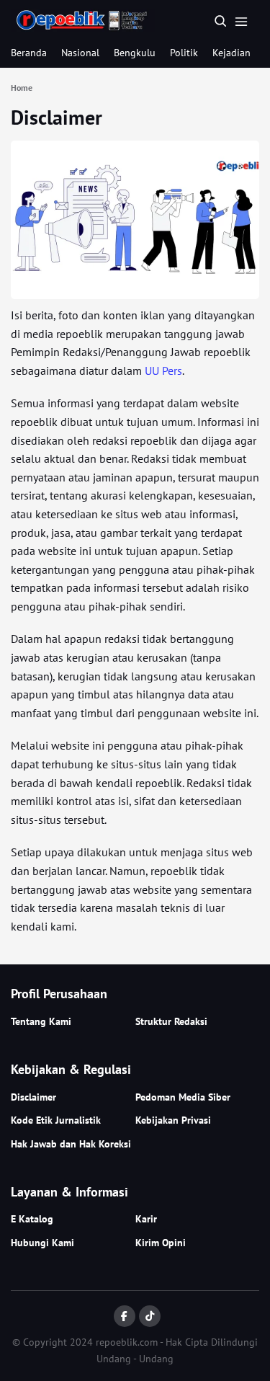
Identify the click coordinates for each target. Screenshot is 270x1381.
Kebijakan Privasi (173, 1120)
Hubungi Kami (42, 1242)
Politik (184, 52)
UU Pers (163, 370)
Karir (146, 1218)
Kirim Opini (160, 1242)
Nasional (80, 52)
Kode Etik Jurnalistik (56, 1120)
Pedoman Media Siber (182, 1097)
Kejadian (231, 52)
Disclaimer (56, 117)
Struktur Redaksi (171, 1021)
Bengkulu (135, 52)
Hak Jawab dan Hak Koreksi (71, 1143)
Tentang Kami (41, 1021)
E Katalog (32, 1218)
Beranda (29, 52)
